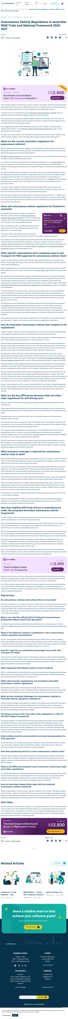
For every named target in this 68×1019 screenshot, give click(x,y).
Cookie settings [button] (6, 1015)
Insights (45, 3)
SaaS (18, 9)
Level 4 (3, 300)
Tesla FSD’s (36, 434)
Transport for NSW (56, 162)
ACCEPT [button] (15, 1015)
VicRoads (51, 179)
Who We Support (27, 3)
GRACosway (44, 270)
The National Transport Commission (11, 156)
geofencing (7, 305)
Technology (24, 9)
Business (13, 9)
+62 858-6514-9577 (47, 987)
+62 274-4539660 (20, 987)
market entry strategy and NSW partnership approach (36, 129)
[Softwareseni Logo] (8, 4)
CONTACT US (54, 3)
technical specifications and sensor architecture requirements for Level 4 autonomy (27, 285)
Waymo (8, 126)
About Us (37, 3)
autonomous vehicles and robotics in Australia (43, 113)
